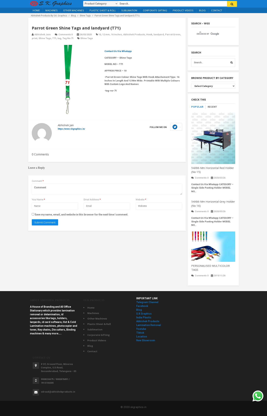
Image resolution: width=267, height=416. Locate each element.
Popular (197, 106)
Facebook (142, 306)
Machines (51, 10)
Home (36, 10)
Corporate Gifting (155, 10)
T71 (54, 38)
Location (141, 336)
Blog (202, 10)
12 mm (106, 34)
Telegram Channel (147, 302)
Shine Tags (45, 38)
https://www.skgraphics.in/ (71, 129)
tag (59, 38)
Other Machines (73, 10)
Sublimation (129, 10)
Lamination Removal (148, 325)
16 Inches (116, 34)
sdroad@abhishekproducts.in (58, 391)
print (34, 38)
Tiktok (140, 332)
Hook (149, 34)
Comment (38, 181)
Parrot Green (172, 34)
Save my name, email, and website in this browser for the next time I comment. (81, 214)
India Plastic (143, 317)
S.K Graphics (144, 313)
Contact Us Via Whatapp (118, 51)
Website (141, 199)
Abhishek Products (134, 34)
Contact (216, 10)
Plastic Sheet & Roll (103, 10)
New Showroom (145, 340)
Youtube (141, 328)
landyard (158, 34)
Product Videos (183, 10)
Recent (212, 106)
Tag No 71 (68, 38)
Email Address (92, 199)
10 (99, 34)
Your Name (38, 199)
